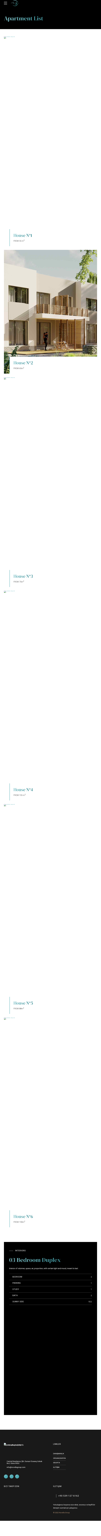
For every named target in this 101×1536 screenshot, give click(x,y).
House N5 (23, 1003)
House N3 (23, 576)
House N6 (23, 1216)
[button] (6, 1411)
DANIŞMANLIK (58, 1454)
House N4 (23, 790)
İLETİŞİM (56, 1467)
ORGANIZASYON (59, 1458)
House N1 (23, 235)
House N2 (23, 363)
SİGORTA (56, 1463)
